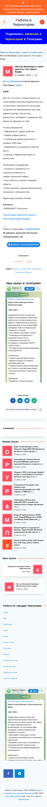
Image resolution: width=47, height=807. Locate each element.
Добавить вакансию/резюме (24, 244)
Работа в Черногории (10, 52)
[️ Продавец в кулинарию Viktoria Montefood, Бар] (23, 569)
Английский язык (10, 660)
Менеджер (36, 269)
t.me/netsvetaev (32, 12)
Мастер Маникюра (12, 81)
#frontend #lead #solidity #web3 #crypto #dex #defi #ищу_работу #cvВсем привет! (29, 542)
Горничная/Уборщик (23, 272)
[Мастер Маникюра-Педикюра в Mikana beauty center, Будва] (23, 587)
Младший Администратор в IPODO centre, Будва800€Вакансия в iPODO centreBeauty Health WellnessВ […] (28, 517)
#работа (32, 215)
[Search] (42, 22)
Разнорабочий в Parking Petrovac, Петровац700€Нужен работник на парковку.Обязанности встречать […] (28, 462)
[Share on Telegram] (27, 400)
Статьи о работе (10, 678)
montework (19, 261)
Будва (18, 85)
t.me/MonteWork (32, 229)
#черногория (9, 215)
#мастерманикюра (12, 219)
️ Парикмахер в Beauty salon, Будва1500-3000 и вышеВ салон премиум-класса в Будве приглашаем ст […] (28, 503)
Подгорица (7, 624)
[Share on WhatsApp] (34, 400)
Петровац (7, 648)
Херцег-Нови (8, 642)
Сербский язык (9, 666)
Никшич (6, 654)
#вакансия (22, 215)
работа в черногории (33, 52)
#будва (26, 219)
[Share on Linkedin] (20, 400)
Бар (5, 618)
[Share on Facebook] (13, 400)
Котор (5, 636)
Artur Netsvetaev (13, 796)
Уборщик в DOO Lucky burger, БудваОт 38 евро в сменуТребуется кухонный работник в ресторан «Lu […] (29, 474)
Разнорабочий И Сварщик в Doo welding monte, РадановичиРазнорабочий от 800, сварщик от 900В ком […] (27, 488)
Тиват (5, 630)
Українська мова (10, 672)
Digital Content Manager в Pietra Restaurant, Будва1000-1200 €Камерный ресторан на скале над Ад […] (29, 449)
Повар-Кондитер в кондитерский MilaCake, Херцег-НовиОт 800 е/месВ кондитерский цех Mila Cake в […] (28, 530)
